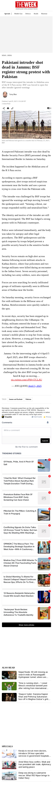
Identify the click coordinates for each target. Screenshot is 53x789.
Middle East (18, 14)
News (4, 55)
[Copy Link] (12, 108)
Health (36, 14)
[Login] (47, 7)
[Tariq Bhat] (5, 94)
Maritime (44, 14)
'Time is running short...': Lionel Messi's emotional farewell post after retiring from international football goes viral (32, 687)
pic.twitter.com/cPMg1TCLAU (26, 379)
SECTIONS (4, 6)
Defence (28, 14)
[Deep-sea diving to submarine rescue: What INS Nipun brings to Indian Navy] (9, 776)
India (10, 55)
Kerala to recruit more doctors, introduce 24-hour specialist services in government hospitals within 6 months (33, 755)
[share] (4, 108)
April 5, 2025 (35, 385)
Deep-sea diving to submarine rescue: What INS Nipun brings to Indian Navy (33, 775)
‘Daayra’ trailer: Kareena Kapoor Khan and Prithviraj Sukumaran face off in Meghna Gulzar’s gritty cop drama (33, 698)
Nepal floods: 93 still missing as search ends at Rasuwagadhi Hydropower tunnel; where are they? (33, 676)
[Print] (8, 108)
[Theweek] (26, 4)
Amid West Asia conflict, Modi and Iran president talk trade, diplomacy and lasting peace (34, 764)
